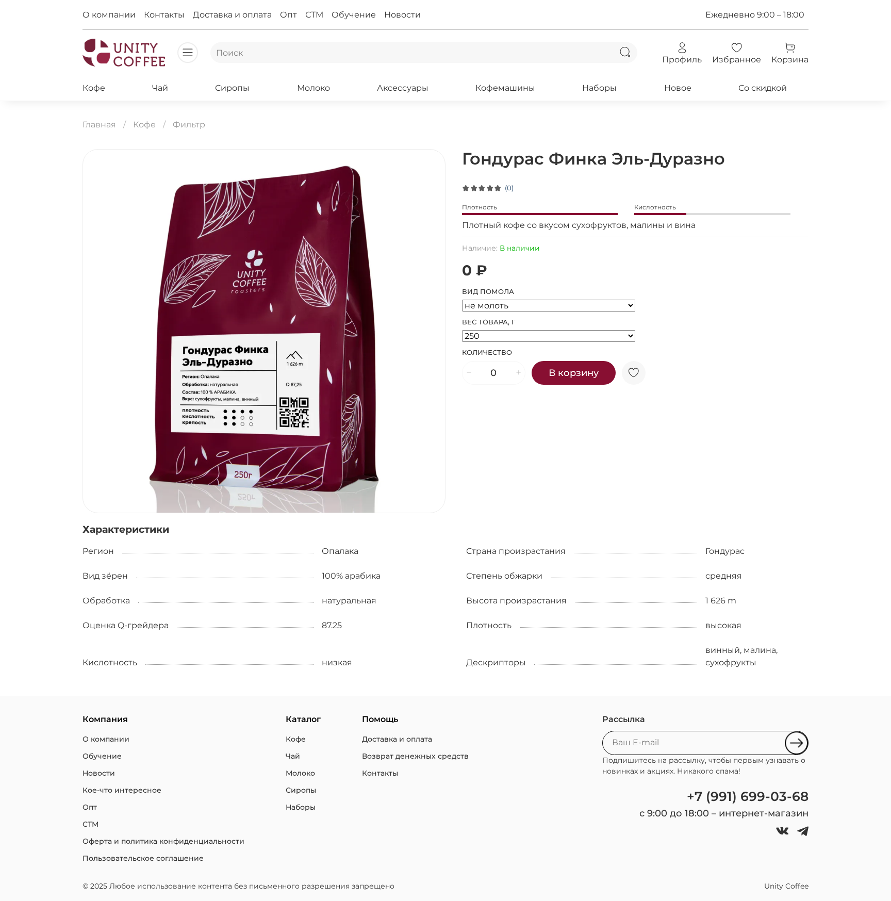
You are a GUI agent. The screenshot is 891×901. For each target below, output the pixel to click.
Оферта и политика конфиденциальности (163, 841)
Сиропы (232, 88)
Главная (99, 124)
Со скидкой (762, 88)
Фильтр (189, 124)
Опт (288, 15)
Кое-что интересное (121, 790)
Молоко (313, 88)
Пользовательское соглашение (143, 858)
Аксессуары (402, 88)
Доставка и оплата (232, 15)
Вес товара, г (489, 322)
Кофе (93, 88)
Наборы (599, 88)
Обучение (354, 15)
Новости (402, 15)
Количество (487, 352)
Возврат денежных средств (415, 756)
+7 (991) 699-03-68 (747, 796)
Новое (677, 88)
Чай (160, 88)
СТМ (314, 15)
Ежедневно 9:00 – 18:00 (754, 15)
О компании (109, 15)
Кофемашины (505, 88)
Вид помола (488, 292)
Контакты (164, 15)
